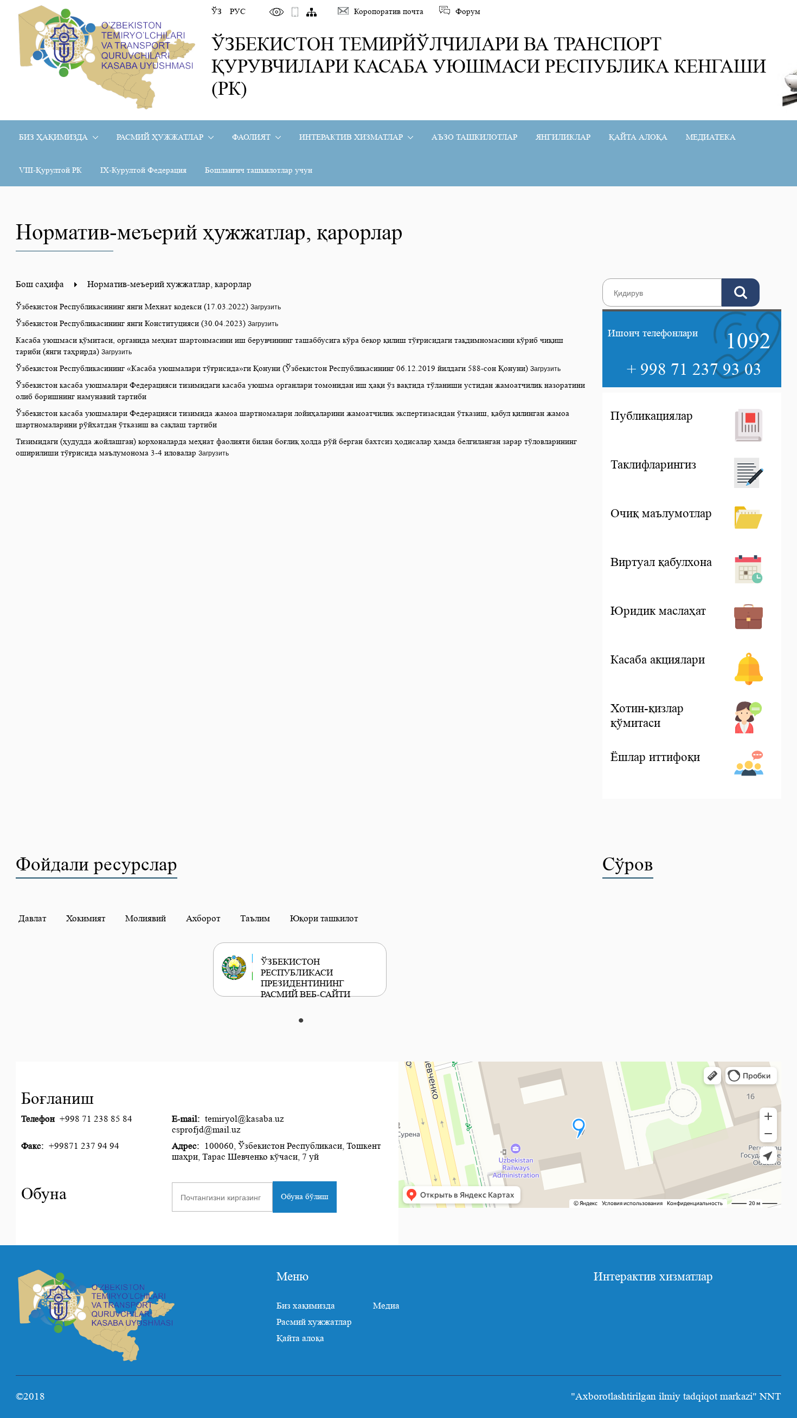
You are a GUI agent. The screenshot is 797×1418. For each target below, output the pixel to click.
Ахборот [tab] (203, 918)
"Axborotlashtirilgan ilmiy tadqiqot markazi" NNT (676, 1396)
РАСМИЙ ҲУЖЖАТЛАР (160, 137)
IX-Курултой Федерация (143, 170)
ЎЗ (216, 11)
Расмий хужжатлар (314, 1322)
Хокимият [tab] (85, 918)
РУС (238, 11)
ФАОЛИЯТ (251, 137)
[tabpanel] (309, 969)
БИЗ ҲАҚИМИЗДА (53, 137)
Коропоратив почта (388, 11)
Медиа (386, 1305)
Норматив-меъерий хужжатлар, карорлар (169, 284)
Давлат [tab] (32, 918)
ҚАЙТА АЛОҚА (638, 137)
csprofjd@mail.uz (206, 1129)
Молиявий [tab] (145, 918)
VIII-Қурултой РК (50, 170)
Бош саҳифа (41, 284)
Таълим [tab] (255, 918)
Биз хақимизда (306, 1305)
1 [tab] (300, 1021)
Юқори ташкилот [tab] (324, 918)
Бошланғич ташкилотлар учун (258, 170)
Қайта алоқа (300, 1338)
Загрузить (265, 306)
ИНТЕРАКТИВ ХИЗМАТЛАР (351, 137)
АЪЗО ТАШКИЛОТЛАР (474, 137)
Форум (467, 11)
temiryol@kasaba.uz (244, 1119)
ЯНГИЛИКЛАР (563, 137)
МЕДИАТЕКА (711, 137)
